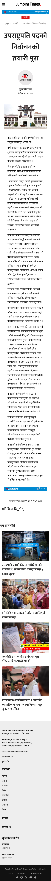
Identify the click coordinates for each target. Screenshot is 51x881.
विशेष (4, 790)
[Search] (3, 4)
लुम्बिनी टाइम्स (25, 89)
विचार (4, 810)
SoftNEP (10, 873)
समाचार (5, 781)
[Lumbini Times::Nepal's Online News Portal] (28, 3)
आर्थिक (5, 786)
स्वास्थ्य (5, 805)
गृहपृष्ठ (7, 23)
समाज (4, 800)
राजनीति (15, 23)
